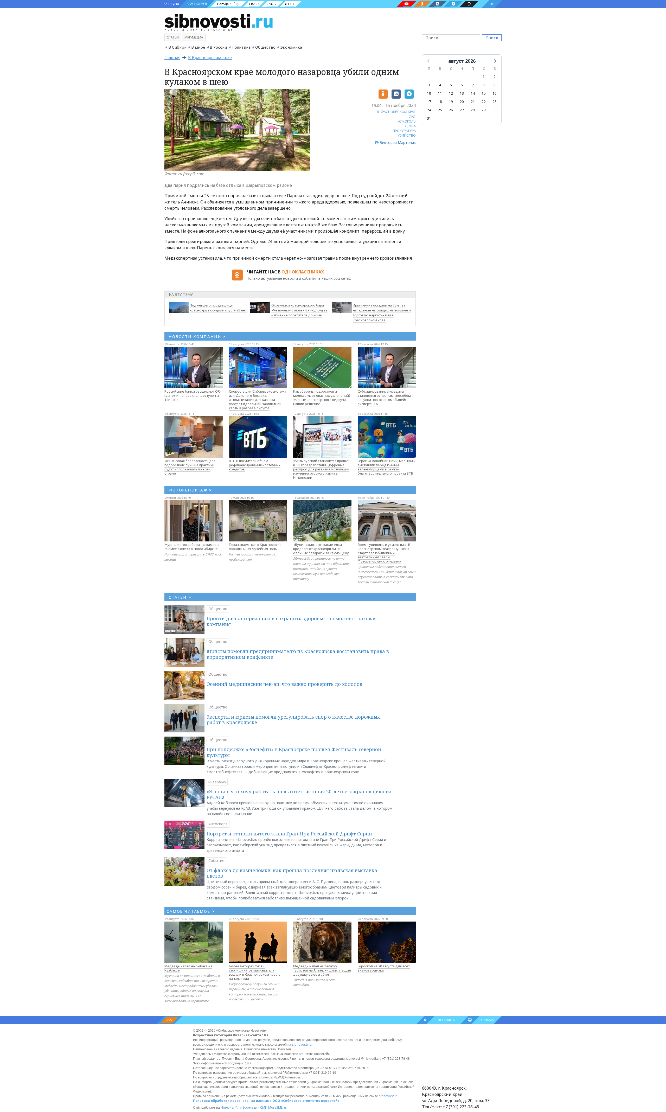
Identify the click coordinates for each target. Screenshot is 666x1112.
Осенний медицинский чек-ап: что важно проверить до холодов (284, 684)
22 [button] (484, 101)
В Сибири (177, 47)
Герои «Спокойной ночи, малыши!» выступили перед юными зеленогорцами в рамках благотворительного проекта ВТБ (386, 467)
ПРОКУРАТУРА (404, 130)
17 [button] (429, 101)
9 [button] (495, 84)
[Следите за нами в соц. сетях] (406, 4)
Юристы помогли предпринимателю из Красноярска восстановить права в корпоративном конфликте (298, 654)
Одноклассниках (302, 272)
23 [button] (494, 101)
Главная (172, 57)
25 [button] (440, 109)
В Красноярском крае (210, 57)
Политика (241, 47)
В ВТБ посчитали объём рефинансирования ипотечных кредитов (254, 464)
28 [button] (473, 109)
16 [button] (494, 93)
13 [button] (462, 93)
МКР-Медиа (193, 37)
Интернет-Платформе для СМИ (244, 1107)
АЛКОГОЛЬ (407, 121)
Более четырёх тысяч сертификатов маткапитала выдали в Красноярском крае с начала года (254, 972)
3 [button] (429, 84)
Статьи (173, 37)
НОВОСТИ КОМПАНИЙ (197, 336)
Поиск (491, 38)
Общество (265, 47)
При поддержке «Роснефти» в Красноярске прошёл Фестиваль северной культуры (294, 752)
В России (218, 47)
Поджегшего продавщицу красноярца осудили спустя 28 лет (218, 307)
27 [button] (462, 109)
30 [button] (494, 109)
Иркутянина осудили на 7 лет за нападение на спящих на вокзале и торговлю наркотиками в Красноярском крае (382, 312)
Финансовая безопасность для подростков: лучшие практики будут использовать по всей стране (189, 467)
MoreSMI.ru (277, 1107)
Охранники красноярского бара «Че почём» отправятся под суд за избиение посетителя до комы (299, 310)
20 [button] (462, 101)
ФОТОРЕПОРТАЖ (190, 490)
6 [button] (462, 84)
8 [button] (484, 84)
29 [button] (484, 109)
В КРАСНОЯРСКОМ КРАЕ (396, 111)
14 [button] (473, 93)
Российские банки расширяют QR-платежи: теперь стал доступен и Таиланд (192, 395)
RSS (169, 1020)
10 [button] (429, 93)
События (216, 860)
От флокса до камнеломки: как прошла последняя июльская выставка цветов (292, 873)
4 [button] (440, 84)
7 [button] (473, 84)
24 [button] (429, 109)
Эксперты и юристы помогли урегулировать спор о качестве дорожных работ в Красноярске (293, 720)
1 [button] (484, 76)
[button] (429, 61)
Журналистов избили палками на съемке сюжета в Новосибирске (191, 546)
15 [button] (484, 93)
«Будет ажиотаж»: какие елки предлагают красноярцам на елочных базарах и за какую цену (321, 548)
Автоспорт (218, 823)
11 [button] (440, 93)
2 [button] (495, 76)
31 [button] (429, 118)
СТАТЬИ (180, 597)
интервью (217, 781)
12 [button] (451, 93)
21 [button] (473, 101)
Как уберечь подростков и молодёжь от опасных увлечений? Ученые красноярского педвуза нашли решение (322, 397)
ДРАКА (410, 126)
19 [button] (451, 101)
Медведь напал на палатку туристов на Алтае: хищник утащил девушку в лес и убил (322, 970)
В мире (198, 47)
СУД (412, 116)
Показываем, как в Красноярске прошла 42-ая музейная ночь (255, 546)
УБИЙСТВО (407, 135)
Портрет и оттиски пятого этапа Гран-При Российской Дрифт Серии (289, 833)
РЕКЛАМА (486, 1020)
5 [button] (451, 84)
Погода (223, 4)
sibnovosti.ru (302, 1044)
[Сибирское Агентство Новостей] (218, 20)
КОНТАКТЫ (447, 1020)
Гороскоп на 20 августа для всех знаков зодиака (384, 968)
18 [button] (440, 101)
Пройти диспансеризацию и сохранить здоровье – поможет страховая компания (292, 621)
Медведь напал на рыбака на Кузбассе (188, 968)
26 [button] (451, 109)
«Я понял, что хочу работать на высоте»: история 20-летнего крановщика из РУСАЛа (299, 794)
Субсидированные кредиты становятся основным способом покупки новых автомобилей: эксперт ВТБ (384, 397)
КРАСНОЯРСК (197, 4)
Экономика (291, 47)
